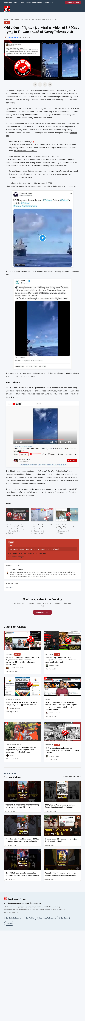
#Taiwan (38, 174)
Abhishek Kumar (13, 37)
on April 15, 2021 (13, 394)
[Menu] (80, 9)
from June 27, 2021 (48, 394)
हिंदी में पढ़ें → (9, 588)
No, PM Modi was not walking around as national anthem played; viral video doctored (22, 874)
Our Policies (30, 918)
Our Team (64, 918)
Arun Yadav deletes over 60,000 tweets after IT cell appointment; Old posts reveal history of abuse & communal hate (61, 705)
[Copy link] (50, 84)
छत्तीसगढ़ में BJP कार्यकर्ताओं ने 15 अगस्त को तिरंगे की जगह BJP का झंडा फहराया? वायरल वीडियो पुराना (22, 806)
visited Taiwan (56, 90)
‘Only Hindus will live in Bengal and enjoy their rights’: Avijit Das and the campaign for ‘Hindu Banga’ (22, 749)
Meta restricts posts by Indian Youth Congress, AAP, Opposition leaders (21, 703)
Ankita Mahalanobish (16, 668)
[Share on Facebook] (35, 84)
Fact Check (14, 19)
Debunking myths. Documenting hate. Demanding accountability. (28, 2)
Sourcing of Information (47, 918)
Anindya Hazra (54, 665)
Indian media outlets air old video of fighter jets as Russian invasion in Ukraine (42, 527)
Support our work (73, 2)
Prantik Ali (13, 755)
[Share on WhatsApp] (45, 84)
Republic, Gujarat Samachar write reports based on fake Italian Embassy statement (60, 874)
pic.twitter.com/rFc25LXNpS (20, 177)
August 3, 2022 (54, 156)
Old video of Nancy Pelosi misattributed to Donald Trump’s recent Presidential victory (17, 527)
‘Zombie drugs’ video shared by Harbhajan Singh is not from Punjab (61, 840)
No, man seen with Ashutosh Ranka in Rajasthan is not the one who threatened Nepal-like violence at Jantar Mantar (22, 660)
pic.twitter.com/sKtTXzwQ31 (25, 151)
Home (6, 19)
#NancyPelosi (48, 174)
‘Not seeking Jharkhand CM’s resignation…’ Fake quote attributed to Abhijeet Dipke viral (62, 659)
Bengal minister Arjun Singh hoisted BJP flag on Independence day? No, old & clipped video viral (22, 840)
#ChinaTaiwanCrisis (63, 174)
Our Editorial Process (13, 918)
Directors (9, 923)
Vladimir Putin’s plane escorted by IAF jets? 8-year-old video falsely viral (66, 527)
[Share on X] (40, 84)
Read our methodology (16, 557)
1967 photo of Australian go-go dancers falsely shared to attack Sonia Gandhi (62, 750)
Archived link (61, 166)
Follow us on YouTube (72, 777)
